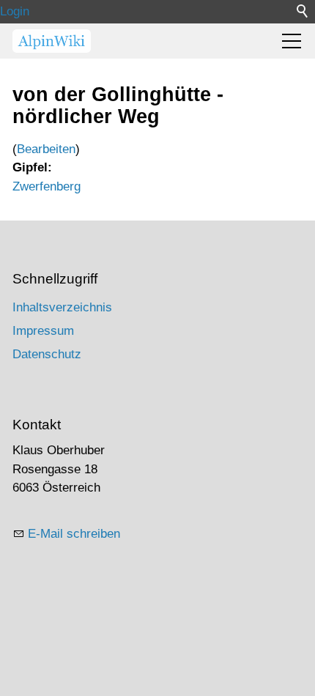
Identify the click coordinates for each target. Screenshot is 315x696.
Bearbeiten (46, 149)
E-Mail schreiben (74, 534)
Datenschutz (46, 354)
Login (14, 11)
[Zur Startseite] (51, 41)
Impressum (43, 331)
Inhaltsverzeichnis (62, 307)
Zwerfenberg (46, 186)
